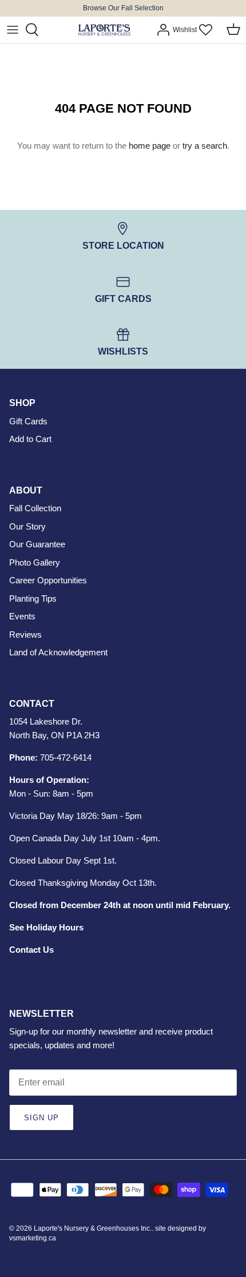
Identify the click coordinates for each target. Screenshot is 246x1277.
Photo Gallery (34, 562)
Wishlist (185, 30)
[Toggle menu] (12, 29)
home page (149, 145)
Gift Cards (28, 421)
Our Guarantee (37, 544)
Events (22, 616)
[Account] (160, 29)
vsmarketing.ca (32, 1238)
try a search (204, 145)
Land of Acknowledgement (58, 652)
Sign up (41, 1117)
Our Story (27, 526)
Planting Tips (33, 598)
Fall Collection (35, 508)
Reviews (25, 634)
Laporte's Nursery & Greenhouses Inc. (93, 1228)
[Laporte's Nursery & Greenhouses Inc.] (104, 30)
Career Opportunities (48, 580)
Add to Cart (30, 439)
